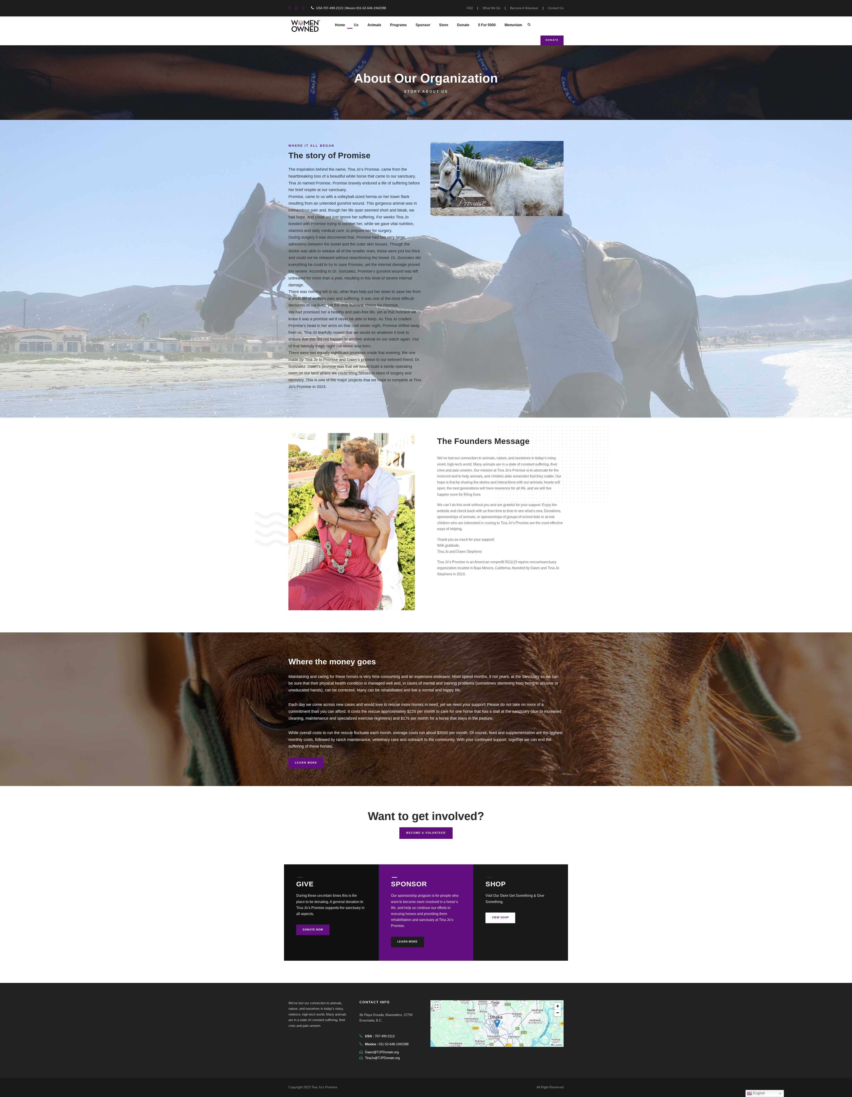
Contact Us (556, 8)
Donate (463, 25)
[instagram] (303, 8)
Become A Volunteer (524, 8)
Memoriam (513, 25)
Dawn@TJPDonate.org (382, 1052)
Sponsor (423, 25)
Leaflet (558, 1045)
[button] (497, 1023)
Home (340, 25)
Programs (398, 25)
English (758, 1093)
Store (443, 25)
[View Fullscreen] (436, 1006)
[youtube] (296, 8)
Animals (374, 25)
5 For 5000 (487, 25)
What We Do (491, 8)
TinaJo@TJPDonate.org (382, 1058)
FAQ (470, 8)
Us (356, 25)
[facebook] (289, 8)
